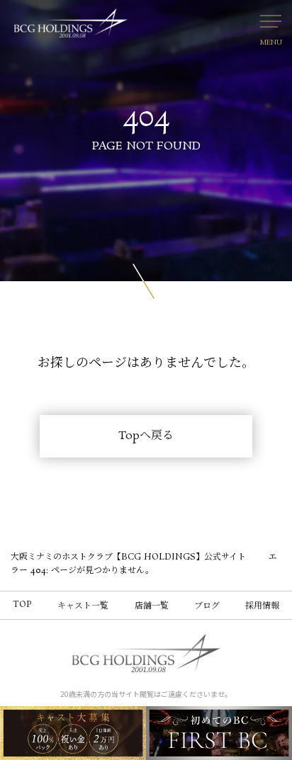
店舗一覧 (152, 606)
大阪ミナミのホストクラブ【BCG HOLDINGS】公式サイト (128, 557)
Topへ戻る (146, 436)
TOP (22, 605)
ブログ (207, 606)
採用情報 (262, 606)
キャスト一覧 (82, 606)
